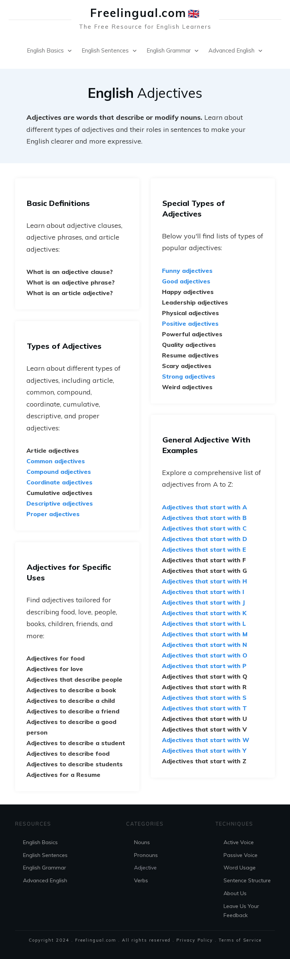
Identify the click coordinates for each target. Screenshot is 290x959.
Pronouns (146, 855)
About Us (235, 893)
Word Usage (240, 867)
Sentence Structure (247, 880)
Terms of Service (240, 940)
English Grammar (44, 867)
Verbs (141, 880)
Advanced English (45, 880)
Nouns (142, 842)
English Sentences (45, 855)
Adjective (145, 867)
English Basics (40, 842)
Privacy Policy (194, 940)
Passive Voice (241, 855)
